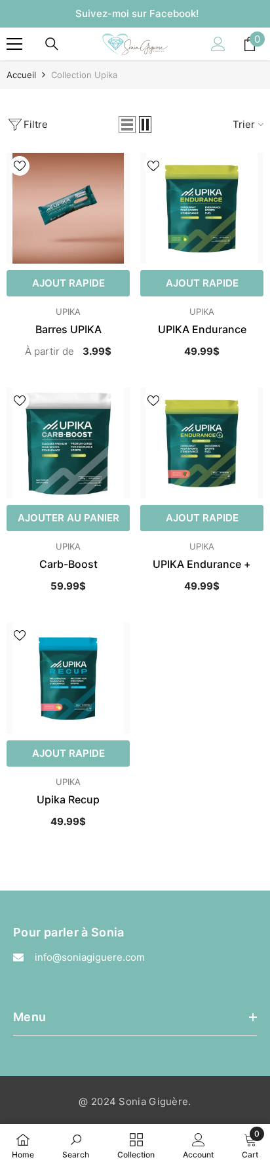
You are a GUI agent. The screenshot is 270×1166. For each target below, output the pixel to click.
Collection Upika (84, 75)
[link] (75, 1145)
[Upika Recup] (68, 677)
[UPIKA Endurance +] (201, 443)
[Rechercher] (52, 44)
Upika (68, 311)
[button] (127, 124)
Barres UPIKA (68, 329)
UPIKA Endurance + (202, 564)
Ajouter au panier (68, 518)
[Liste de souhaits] (19, 166)
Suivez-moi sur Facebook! (137, 13)
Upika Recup (68, 799)
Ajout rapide (68, 283)
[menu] (14, 44)
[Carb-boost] (68, 443)
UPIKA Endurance (202, 329)
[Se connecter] (218, 44)
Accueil (21, 75)
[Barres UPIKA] (68, 208)
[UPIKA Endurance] (201, 208)
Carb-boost (68, 564)
